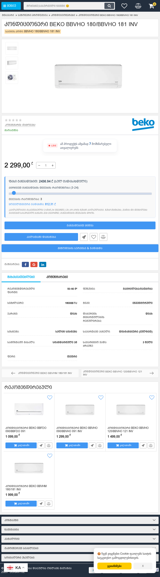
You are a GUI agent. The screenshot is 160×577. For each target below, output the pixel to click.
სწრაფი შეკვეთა (84, 237)
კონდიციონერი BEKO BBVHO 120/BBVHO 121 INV (129, 431)
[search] (109, 6)
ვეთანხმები (114, 566)
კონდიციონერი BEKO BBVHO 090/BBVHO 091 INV (77, 431)
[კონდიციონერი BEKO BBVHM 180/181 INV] (28, 468)
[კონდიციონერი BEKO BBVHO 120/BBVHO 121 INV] (131, 409)
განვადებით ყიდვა (80, 225)
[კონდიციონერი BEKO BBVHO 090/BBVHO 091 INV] (79, 409)
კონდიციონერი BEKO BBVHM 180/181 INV (26, 490)
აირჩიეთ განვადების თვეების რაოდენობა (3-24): (44, 187)
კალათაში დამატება (41, 236)
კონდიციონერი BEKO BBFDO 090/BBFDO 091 (25, 431)
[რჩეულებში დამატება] (94, 237)
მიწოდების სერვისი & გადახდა (80, 248)
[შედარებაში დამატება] (103, 237)
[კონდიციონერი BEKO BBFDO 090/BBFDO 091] (28, 409)
